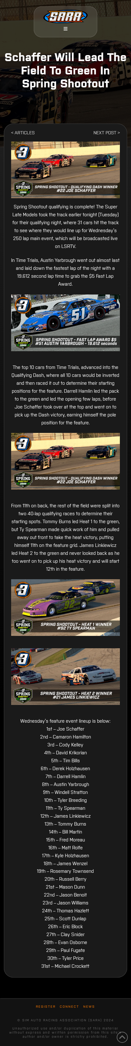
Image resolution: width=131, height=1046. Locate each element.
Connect (69, 1006)
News (89, 1006)
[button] (65, 29)
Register (46, 1006)
